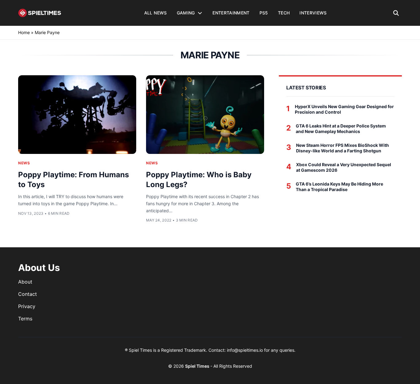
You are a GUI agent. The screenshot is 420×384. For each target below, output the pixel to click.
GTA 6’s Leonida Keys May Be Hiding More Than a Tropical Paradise (339, 186)
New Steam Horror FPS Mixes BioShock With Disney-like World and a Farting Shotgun (342, 148)
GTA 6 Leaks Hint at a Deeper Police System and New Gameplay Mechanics (341, 128)
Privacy (26, 306)
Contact (27, 294)
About (25, 282)
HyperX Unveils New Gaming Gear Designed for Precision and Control (344, 109)
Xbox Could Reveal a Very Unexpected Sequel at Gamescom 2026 (343, 167)
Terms (25, 318)
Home (24, 32)
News (24, 163)
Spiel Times (197, 366)
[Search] (396, 13)
